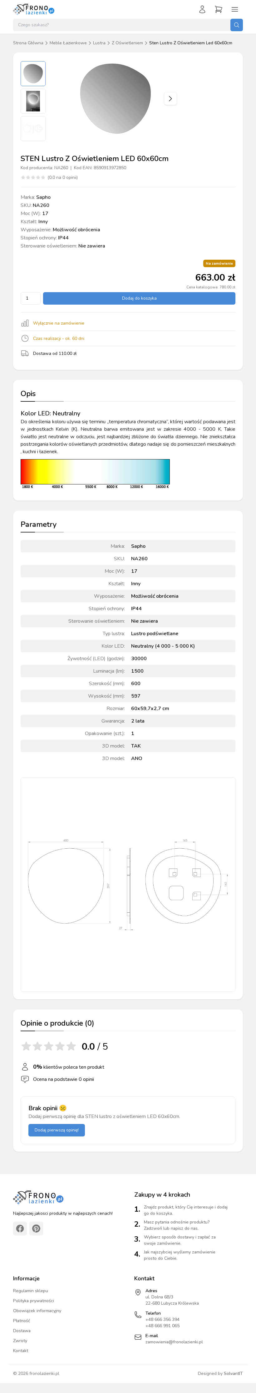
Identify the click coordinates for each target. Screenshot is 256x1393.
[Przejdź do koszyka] (218, 9)
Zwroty (20, 1341)
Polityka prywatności (33, 1301)
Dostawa (22, 1331)
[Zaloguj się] (202, 9)
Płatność (21, 1321)
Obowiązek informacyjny (37, 1311)
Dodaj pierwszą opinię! (57, 1130)
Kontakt (20, 1351)
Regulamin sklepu (30, 1291)
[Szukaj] (236, 25)
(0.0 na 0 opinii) (62, 177)
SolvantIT (233, 1373)
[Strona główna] (34, 9)
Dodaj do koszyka (139, 298)
